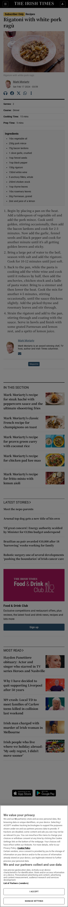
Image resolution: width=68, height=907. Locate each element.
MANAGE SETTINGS (34, 901)
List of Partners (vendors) (16, 883)
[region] (34, 856)
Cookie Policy (23, 848)
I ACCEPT (34, 891)
